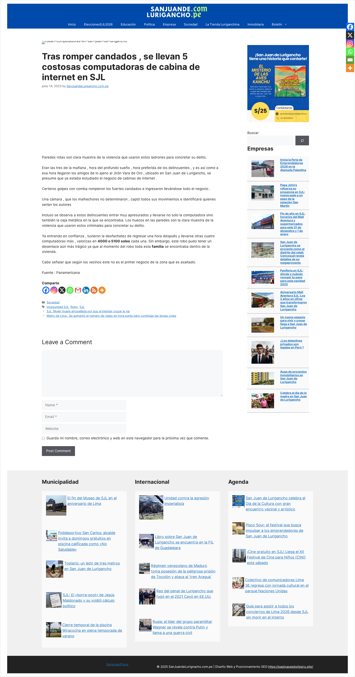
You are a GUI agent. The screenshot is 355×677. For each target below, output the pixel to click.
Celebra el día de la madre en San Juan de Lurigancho (293, 396)
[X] (62, 290)
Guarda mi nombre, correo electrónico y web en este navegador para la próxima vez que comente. (127, 438)
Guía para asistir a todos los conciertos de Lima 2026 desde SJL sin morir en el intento (277, 611)
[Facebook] (46, 290)
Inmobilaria (256, 24)
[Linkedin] (86, 290)
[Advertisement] (132, 124)
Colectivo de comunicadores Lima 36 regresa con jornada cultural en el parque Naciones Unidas (277, 585)
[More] (102, 290)
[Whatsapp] (70, 290)
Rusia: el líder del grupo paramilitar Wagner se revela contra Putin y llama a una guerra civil (182, 627)
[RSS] (94, 290)
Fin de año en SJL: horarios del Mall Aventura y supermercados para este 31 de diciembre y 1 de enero (292, 224)
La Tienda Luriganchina (222, 24)
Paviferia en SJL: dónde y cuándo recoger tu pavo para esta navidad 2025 (292, 277)
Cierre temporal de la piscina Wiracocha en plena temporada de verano (92, 630)
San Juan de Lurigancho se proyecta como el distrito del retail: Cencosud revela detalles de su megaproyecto (292, 252)
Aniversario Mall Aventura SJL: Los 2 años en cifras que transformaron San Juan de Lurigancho (293, 300)
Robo (74, 307)
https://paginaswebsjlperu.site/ (290, 667)
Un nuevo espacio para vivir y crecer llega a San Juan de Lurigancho (293, 322)
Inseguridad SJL (58, 307)
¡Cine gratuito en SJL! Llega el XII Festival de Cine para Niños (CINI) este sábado (276, 557)
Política (149, 24)
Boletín (277, 24)
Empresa (169, 24)
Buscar (253, 133)
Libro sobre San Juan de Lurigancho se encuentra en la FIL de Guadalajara (184, 542)
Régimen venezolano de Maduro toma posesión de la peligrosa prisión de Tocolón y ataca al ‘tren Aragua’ (183, 571)
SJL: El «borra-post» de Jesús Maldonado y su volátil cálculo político (89, 600)
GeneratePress (117, 664)
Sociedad (190, 24)
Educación (128, 24)
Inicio (72, 24)
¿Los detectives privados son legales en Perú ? (292, 344)
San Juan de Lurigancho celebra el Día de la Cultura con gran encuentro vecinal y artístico (275, 503)
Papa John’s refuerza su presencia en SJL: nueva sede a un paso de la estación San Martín (292, 195)
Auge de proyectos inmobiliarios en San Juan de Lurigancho (293, 377)
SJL (82, 307)
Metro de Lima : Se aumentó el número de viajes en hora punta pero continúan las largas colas (111, 315)
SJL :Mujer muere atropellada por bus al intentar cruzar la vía (88, 311)
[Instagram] (54, 290)
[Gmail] (78, 290)
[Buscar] (302, 141)
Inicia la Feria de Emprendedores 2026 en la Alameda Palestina (293, 165)
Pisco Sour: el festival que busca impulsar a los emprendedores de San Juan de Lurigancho (274, 530)
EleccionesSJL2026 (98, 24)
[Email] (350, 60)
